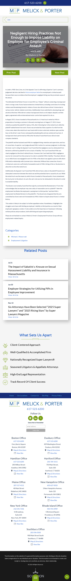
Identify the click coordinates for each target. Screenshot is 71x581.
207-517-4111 (18, 485)
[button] (35, 577)
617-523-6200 (33, 2)
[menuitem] (12, 395)
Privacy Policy (57, 395)
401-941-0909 (52, 509)
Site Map (45, 395)
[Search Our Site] (45, 3)
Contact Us (35, 395)
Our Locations (22, 395)
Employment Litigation (19, 240)
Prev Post (11, 72)
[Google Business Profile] (30, 418)
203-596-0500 (35, 532)
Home (11, 395)
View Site (20, 453)
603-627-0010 (52, 485)
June (8, 20)
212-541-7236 (18, 509)
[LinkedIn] (35, 418)
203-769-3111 (52, 462)
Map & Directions (19, 450)
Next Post (59, 72)
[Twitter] (40, 418)
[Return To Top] (66, 576)
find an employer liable (33, 92)
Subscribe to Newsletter (36, 422)
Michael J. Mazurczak (19, 237)
